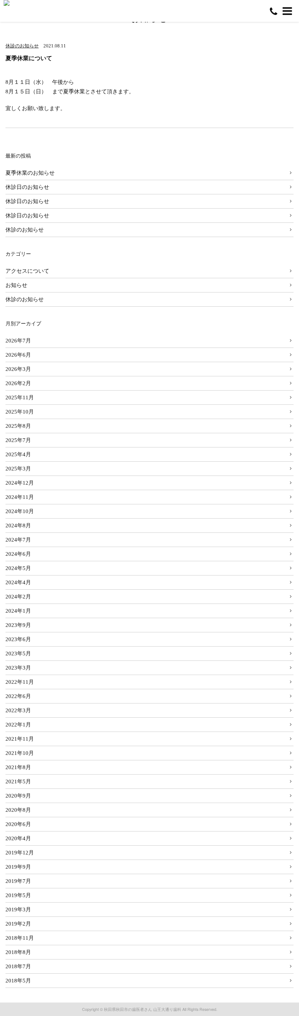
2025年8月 (18, 426)
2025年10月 (19, 411)
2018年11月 (19, 938)
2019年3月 (18, 909)
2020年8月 (18, 810)
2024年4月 (18, 582)
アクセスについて (27, 271)
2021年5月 (18, 781)
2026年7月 (18, 340)
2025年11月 (19, 397)
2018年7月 (18, 966)
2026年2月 (18, 383)
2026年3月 (18, 369)
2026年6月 (18, 355)
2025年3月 (18, 468)
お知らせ (16, 285)
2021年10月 (19, 753)
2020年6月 (18, 824)
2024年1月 (18, 611)
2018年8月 (18, 952)
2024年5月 (18, 568)
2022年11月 (19, 682)
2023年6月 (18, 639)
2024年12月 (19, 483)
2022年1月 (18, 724)
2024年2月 (18, 596)
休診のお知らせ (22, 46)
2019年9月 (18, 867)
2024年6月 (18, 554)
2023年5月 (18, 653)
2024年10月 (19, 511)
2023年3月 (18, 667)
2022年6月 (18, 696)
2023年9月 (18, 625)
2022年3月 (18, 710)
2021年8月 (18, 767)
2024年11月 (19, 497)
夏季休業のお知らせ (30, 173)
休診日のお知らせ (27, 187)
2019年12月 (19, 852)
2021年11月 (19, 739)
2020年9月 (18, 795)
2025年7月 (18, 440)
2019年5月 (18, 895)
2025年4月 (18, 454)
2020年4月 (18, 838)
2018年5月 (18, 980)
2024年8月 (18, 525)
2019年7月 (18, 881)
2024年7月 (18, 539)
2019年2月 (18, 923)
